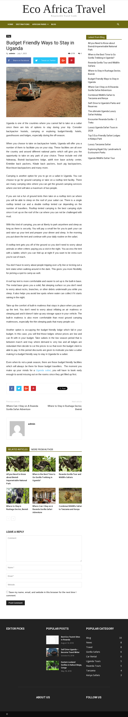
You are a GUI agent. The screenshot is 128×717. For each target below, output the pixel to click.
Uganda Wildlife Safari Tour (101, 158)
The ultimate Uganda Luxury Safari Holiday (102, 113)
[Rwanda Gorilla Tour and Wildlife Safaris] (70, 464)
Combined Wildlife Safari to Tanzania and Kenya (101, 97)
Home (10, 24)
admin (12, 53)
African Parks (39, 24)
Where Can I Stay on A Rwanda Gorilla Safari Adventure (22, 408)
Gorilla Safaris (93, 651)
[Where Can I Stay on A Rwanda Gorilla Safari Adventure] (43, 496)
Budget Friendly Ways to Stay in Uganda (103, 80)
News (89, 642)
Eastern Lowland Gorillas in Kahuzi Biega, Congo (71, 665)
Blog (53, 24)
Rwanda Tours (93, 665)
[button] (118, 24)
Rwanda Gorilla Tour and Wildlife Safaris (104, 64)
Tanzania (90, 670)
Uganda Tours (93, 661)
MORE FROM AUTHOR (42, 449)
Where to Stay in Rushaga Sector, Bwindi (65, 408)
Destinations (23, 24)
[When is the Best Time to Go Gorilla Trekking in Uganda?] (43, 464)
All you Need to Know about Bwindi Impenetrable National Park (102, 46)
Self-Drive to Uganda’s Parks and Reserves (104, 105)
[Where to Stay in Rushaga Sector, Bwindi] (17, 496)
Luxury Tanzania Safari (99, 144)
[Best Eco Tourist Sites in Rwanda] (52, 640)
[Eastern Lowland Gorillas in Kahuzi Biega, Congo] (52, 665)
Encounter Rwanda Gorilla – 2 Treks (102, 121)
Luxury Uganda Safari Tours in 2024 (103, 129)
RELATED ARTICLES (18, 449)
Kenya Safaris (93, 675)
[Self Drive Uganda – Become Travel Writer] (52, 652)
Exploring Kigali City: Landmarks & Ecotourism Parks (104, 151)
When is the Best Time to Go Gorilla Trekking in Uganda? (43, 477)
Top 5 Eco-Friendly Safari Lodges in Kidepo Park (104, 137)
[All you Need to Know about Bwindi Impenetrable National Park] (17, 464)
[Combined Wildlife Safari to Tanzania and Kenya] (70, 496)
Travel (89, 647)
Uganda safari (43, 370)
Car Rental (91, 656)
